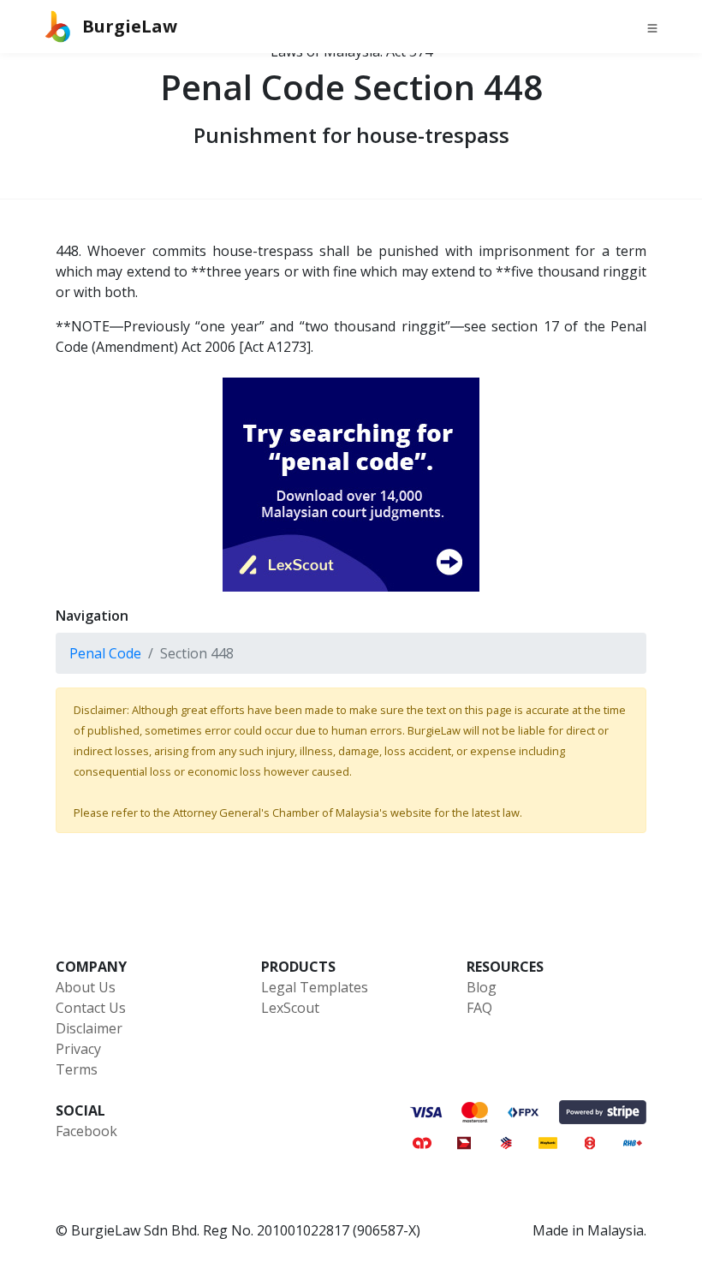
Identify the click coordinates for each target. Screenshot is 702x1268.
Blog (482, 987)
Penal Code (105, 653)
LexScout (290, 1007)
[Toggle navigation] (652, 27)
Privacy (78, 1048)
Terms (77, 1069)
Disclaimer (89, 1028)
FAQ (479, 1007)
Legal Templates (314, 987)
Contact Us (91, 1007)
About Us (86, 987)
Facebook (86, 1131)
